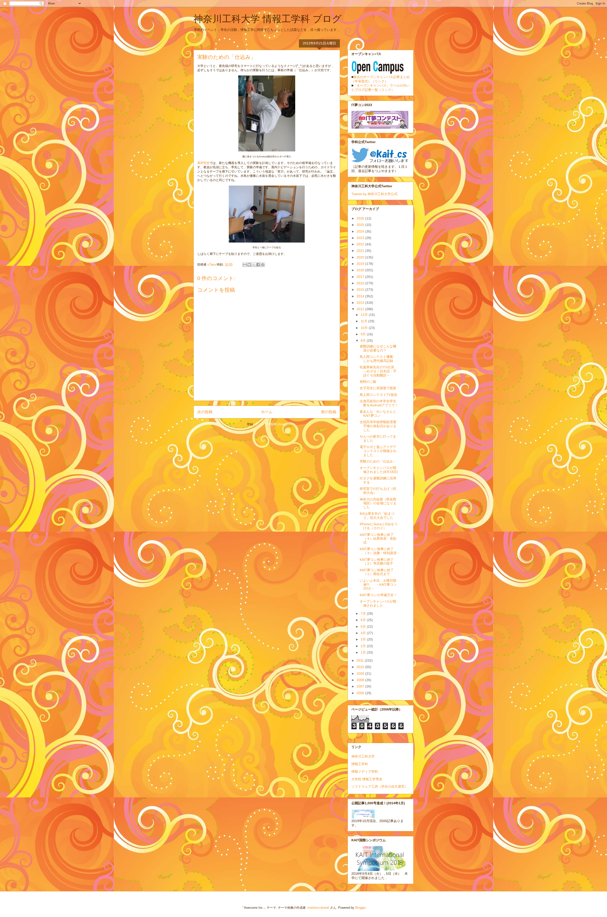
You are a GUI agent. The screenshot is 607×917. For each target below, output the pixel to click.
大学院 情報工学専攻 (366, 779)
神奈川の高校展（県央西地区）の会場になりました (378, 503)
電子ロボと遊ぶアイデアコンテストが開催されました (378, 451)
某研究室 (203, 163)
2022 (361, 244)
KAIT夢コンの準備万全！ (378, 595)
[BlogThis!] (249, 264)
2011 (361, 660)
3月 (364, 639)
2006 (361, 693)
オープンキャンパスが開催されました (378, 603)
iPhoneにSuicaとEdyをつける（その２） (378, 526)
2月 (364, 646)
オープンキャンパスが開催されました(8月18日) (379, 470)
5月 (364, 626)
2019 (361, 264)
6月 (364, 620)
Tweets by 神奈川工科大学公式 (374, 194)
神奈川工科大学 (363, 756)
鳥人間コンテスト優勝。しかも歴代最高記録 (378, 359)
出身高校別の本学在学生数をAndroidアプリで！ (379, 403)
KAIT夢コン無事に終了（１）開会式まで (377, 572)
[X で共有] (253, 264)
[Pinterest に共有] (262, 264)
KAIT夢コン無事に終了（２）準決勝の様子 (377, 562)
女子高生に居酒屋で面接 (378, 388)
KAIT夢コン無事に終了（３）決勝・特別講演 (378, 551)
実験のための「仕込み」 (378, 461)
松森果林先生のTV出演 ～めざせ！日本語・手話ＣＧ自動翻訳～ (378, 371)
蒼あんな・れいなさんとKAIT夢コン (378, 413)
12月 (365, 315)
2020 (361, 257)
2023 (361, 238)
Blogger (360, 907)
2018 (361, 270)
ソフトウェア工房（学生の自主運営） (379, 786)
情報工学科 (359, 764)
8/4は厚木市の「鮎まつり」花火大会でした (377, 515)
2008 (361, 680)
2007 (361, 686)
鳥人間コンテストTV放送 (378, 395)
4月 (364, 633)
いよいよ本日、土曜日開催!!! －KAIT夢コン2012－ (378, 584)
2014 (361, 296)
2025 (361, 225)
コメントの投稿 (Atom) (271, 424)
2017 (361, 277)
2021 (361, 251)
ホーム (266, 412)
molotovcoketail (318, 907)
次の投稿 (204, 412)
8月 (364, 340)
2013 (361, 302)
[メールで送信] (244, 264)
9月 (364, 334)
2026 (361, 218)
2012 (361, 309)
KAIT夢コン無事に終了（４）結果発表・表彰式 (378, 539)
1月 (364, 652)
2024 (361, 231)
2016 (361, 283)
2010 (361, 667)
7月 (364, 613)
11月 (364, 321)
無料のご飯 (368, 382)
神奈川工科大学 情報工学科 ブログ (267, 19)
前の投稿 (328, 412)
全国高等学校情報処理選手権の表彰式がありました (378, 426)
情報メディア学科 (364, 771)
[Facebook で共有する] (258, 264)
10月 (365, 328)
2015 (361, 289)
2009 (361, 673)
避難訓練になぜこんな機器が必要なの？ (378, 348)
